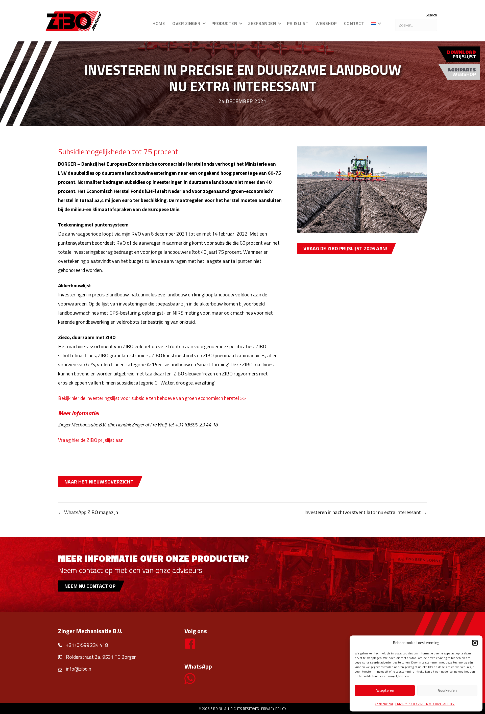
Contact (354, 23)
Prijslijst (297, 23)
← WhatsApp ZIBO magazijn (88, 512)
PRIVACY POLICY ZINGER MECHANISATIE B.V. (425, 703)
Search (431, 15)
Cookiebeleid (384, 703)
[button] (474, 642)
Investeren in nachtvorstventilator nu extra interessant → (365, 512)
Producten (224, 23)
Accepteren (385, 690)
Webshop (326, 23)
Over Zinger (186, 23)
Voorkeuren (447, 690)
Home (159, 23)
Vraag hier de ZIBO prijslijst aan (91, 440)
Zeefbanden (262, 23)
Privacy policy (273, 708)
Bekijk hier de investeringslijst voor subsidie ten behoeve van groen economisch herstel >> (152, 398)
